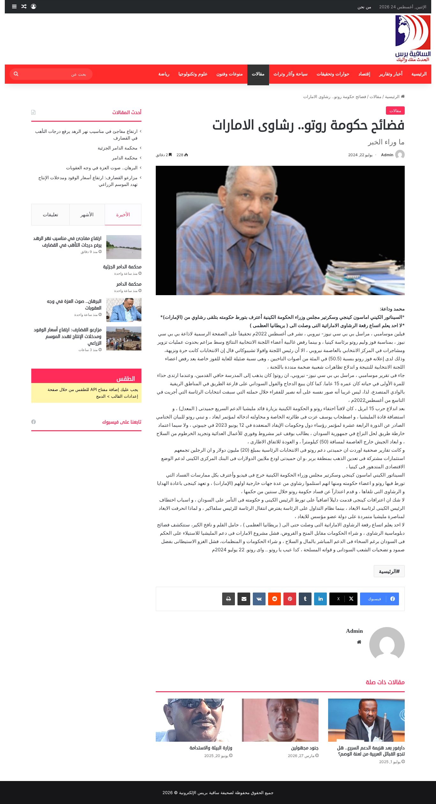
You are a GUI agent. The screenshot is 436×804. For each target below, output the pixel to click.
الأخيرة (123, 214)
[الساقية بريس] (413, 39)
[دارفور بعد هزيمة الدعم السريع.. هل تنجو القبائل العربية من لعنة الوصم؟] (366, 720)
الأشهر (87, 214)
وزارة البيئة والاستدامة (211, 748)
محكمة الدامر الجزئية (118, 147)
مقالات (258, 74)
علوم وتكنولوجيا (192, 74)
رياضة (163, 74)
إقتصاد (364, 74)
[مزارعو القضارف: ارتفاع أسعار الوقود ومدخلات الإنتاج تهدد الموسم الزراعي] (123, 338)
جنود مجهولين (305, 748)
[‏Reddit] (274, 599)
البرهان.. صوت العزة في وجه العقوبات (102, 167)
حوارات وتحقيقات (333, 74)
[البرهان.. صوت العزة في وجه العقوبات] (123, 310)
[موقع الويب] (359, 642)
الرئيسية (419, 74)
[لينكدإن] (320, 599)
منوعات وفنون (229, 74)
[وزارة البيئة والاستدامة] (194, 720)
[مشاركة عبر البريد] (243, 599)
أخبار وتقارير (390, 74)
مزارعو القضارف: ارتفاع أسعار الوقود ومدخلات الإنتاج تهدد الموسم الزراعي (67, 336)
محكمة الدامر (125, 157)
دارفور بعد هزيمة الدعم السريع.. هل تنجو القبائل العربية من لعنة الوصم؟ (371, 751)
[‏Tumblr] (305, 599)
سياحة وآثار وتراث (291, 74)
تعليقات (50, 214)
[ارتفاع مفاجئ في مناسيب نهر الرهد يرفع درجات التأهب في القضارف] (123, 247)
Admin (387, 154)
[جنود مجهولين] (280, 720)
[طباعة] (228, 599)
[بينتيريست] (289, 599)
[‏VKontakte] (259, 599)
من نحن (364, 6)
